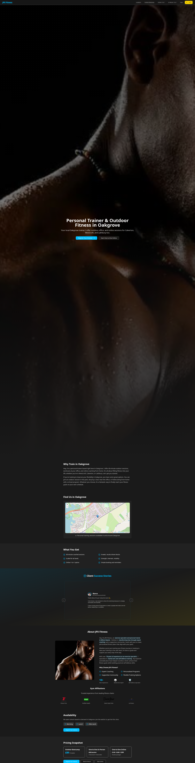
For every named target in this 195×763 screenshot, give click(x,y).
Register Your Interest (85, 238)
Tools (181, 2)
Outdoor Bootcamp (149, 2)
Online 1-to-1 (161, 2)
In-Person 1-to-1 (172, 2)
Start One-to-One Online (109, 238)
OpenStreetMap (121, 532)
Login (190, 2)
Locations (138, 2)
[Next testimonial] (131, 600)
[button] (97, 516)
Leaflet (114, 532)
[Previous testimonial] (63, 600)
